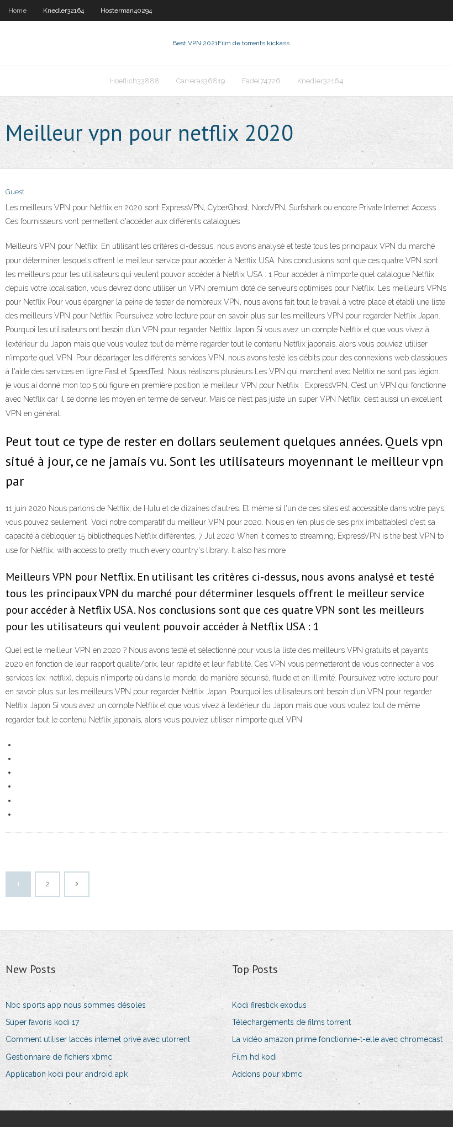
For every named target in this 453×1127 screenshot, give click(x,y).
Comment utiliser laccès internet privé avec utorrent (98, 1039)
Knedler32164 (63, 10)
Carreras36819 (200, 81)
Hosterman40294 (126, 10)
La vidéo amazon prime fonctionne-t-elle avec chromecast (337, 1039)
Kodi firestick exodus (269, 1005)
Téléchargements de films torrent (291, 1022)
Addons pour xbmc (267, 1074)
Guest (15, 192)
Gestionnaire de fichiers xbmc (59, 1056)
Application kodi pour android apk (67, 1074)
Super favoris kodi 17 (42, 1022)
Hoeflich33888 (135, 81)
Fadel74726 (261, 81)
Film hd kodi (254, 1056)
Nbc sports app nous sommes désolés (76, 1005)
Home (17, 10)
